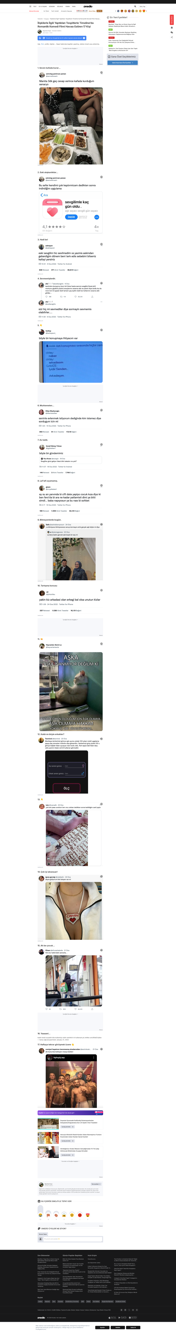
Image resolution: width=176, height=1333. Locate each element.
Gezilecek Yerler (120, 1301)
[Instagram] (121, 1310)
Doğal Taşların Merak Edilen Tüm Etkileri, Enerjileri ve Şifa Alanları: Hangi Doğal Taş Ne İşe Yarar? (99, 1277)
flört (42, 44)
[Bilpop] (125, 11)
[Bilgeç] (122, 11)
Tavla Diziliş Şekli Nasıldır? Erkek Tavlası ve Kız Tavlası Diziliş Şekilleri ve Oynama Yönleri (99, 1291)
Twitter (40, 1301)
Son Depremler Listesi (94, 1262)
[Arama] (135, 6)
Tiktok (88, 1301)
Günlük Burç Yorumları (72, 1301)
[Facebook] (125, 1310)
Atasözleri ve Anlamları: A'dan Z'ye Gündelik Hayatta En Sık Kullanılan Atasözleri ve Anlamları (97, 1287)
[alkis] (136, 11)
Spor (110, 29)
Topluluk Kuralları (66, 1310)
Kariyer (82, 1310)
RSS (109, 1310)
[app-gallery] (133, 1317)
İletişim (78, 1310)
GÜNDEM (52, 6)
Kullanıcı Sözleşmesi (90, 1310)
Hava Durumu (92, 1259)
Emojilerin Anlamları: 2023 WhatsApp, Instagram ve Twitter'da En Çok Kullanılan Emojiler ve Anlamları (99, 1282)
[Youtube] (133, 1310)
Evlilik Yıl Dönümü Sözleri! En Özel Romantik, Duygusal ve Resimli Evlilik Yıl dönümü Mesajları (99, 1268)
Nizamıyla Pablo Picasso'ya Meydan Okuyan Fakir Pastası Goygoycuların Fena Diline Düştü (73, 1291)
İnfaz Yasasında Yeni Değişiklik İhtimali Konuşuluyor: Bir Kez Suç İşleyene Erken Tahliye (121, 41)
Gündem (111, 21)
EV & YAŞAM (43, 6)
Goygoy (46, 19)
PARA (74, 6)
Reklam (73, 1310)
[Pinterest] (136, 1310)
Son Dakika (96, 1301)
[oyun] (133, 11)
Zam (54, 1301)
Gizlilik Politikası (56, 1310)
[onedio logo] (88, 6)
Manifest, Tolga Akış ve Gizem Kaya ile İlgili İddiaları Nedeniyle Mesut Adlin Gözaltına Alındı (122, 25)
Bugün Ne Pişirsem (107, 1301)
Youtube (60, 1301)
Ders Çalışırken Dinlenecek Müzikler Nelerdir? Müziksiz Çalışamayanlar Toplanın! (124, 1275)
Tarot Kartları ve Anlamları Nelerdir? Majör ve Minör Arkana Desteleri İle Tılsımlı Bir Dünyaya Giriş (125, 1260)
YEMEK (67, 6)
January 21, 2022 (63, 1040)
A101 (82, 1301)
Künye (106, 1310)
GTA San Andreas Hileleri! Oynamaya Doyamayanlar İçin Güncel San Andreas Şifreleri (125, 1289)
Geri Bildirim (48, 1310)
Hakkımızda (41, 1310)
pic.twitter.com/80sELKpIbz (92, 1037)
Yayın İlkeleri (100, 1310)
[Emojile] (129, 11)
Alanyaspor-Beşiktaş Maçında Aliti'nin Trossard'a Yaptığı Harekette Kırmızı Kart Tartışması (49, 1284)
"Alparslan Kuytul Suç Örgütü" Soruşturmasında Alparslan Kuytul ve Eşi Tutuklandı (74, 1271)
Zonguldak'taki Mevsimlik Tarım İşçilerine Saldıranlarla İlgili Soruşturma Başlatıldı (73, 1284)
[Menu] (30, 6)
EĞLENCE (60, 6)
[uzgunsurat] (144, 11)
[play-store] (123, 1317)
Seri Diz (99, 11)
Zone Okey (92, 11)
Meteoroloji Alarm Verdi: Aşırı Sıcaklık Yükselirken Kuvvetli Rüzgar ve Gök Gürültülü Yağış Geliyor (73, 1265)
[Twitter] (129, 1310)
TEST (34, 6)
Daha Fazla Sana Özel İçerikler (121, 62)
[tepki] (40, 1215)
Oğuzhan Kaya (52, 30)
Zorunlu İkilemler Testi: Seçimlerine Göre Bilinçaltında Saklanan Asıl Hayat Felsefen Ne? (73, 1278)
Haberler (40, 19)
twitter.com (40, 165)
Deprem (47, 1301)
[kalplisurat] (140, 11)
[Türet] (118, 11)
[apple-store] (113, 1317)
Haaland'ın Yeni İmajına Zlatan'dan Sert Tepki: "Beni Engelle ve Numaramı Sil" (123, 49)
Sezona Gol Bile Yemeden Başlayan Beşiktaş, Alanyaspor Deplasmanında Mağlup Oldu (123, 33)
